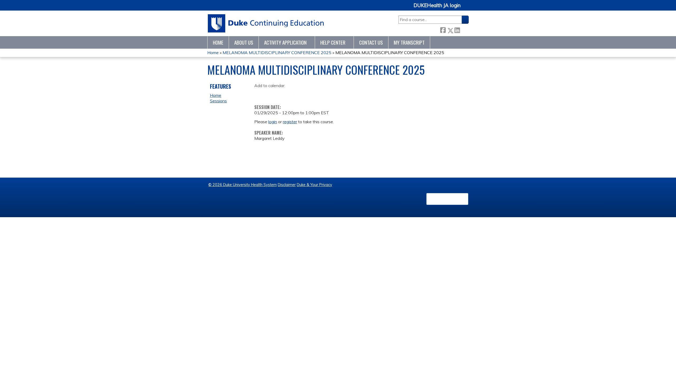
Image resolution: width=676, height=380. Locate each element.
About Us (243, 42)
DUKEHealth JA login (437, 5)
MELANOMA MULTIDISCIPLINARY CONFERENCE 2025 (277, 52)
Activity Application (285, 42)
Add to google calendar (259, 94)
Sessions (218, 100)
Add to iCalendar (283, 93)
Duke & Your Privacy (314, 184)
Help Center (332, 42)
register (290, 121)
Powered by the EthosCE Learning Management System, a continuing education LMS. (447, 199)
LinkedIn (457, 29)
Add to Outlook (296, 94)
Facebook (442, 29)
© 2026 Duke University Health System (242, 184)
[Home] (266, 23)
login (272, 121)
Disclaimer (287, 184)
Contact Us (371, 42)
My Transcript (409, 42)
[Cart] (466, 8)
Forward (464, 29)
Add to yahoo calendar (271, 94)
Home (218, 42)
